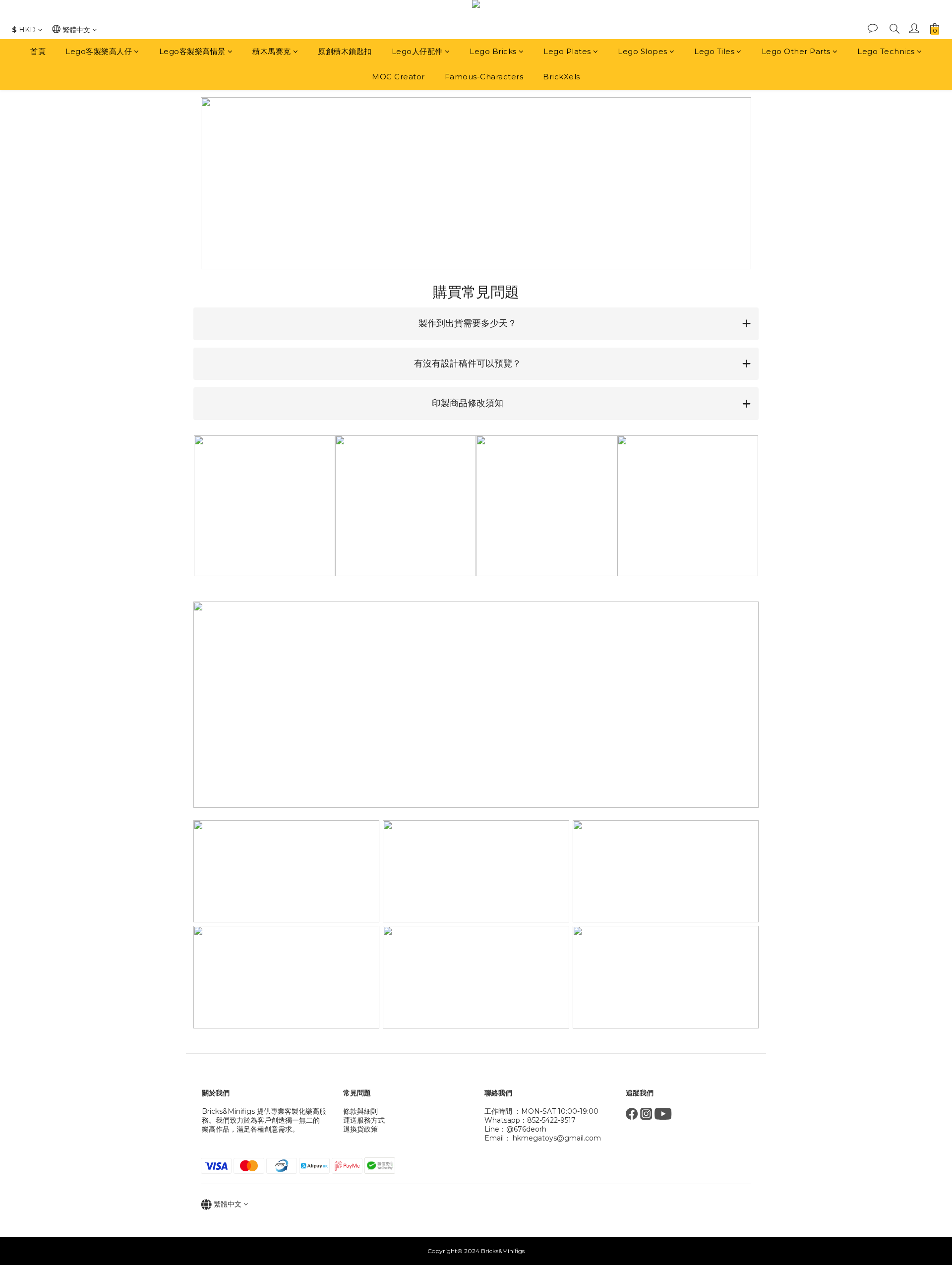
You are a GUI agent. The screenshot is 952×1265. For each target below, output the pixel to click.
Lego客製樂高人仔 (98, 51)
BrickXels (561, 76)
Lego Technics (886, 51)
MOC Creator (398, 76)
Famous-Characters (484, 76)
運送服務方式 (364, 1120)
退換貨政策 (360, 1129)
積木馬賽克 (271, 51)
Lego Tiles (714, 51)
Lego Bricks (493, 51)
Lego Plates (567, 51)
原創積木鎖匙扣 (345, 51)
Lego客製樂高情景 (192, 51)
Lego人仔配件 (417, 51)
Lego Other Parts (796, 51)
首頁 (38, 51)
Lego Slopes (642, 51)
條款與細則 (360, 1111)
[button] (476, 323)
